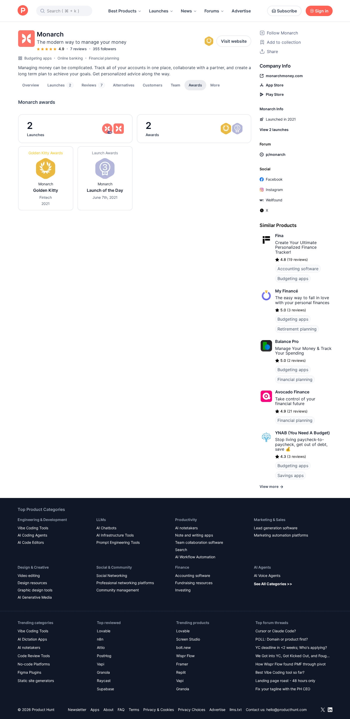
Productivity (186, 519)
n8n (100, 639)
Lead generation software (275, 528)
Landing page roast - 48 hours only (285, 680)
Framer (182, 664)
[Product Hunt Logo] (23, 10)
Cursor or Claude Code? (275, 631)
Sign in (321, 10)
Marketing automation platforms (281, 535)
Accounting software (297, 268)
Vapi (100, 664)
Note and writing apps (194, 535)
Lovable (103, 631)
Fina (279, 235)
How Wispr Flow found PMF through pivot (290, 664)
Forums (211, 10)
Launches (158, 10)
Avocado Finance (292, 391)
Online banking (70, 58)
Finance (182, 567)
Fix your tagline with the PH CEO (282, 689)
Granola (103, 672)
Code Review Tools (34, 656)
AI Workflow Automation (195, 557)
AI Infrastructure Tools (115, 535)
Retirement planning (297, 329)
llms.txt (236, 709)
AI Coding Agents (32, 535)
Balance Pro (287, 341)
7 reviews (78, 49)
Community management (117, 590)
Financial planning (104, 58)
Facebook (274, 179)
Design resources (32, 583)
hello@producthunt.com (286, 709)
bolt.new (183, 647)
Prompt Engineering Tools (118, 542)
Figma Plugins (29, 672)
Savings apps (290, 475)
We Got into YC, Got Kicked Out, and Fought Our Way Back (292, 656)
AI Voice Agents (267, 575)
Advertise (241, 10)
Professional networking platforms (125, 583)
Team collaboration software (199, 542)
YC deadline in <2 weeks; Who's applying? (291, 647)
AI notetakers (186, 528)
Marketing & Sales (269, 519)
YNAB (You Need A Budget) (302, 432)
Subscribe (287, 10)
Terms (134, 709)
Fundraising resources (193, 583)
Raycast (104, 680)
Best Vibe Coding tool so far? (279, 672)
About (108, 709)
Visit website (234, 41)
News (186, 10)
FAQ (121, 709)
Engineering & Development (42, 519)
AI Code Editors (31, 542)
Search (181, 549)
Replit (181, 672)
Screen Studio (188, 639)
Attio (101, 647)
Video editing (29, 575)
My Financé (286, 291)
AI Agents (262, 567)
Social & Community (114, 567)
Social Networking (111, 575)
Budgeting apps (38, 58)
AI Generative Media (35, 597)
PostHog (104, 656)
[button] (215, 84)
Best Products (122, 10)
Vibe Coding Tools (33, 528)
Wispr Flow (185, 656)
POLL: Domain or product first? (281, 639)
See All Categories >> (273, 584)
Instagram (274, 189)
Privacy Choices (191, 709)
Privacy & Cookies (158, 709)
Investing (183, 590)
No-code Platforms (34, 664)
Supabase (105, 689)
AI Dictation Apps (32, 639)
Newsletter (77, 709)
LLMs (101, 519)
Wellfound (274, 200)
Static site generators (36, 680)
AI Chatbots (106, 528)
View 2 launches (274, 129)
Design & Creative (33, 567)
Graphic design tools (35, 590)
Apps (94, 709)
